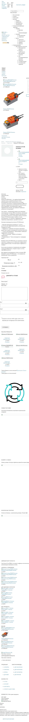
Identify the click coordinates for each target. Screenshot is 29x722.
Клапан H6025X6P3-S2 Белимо (10, 351)
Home (2, 141)
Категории (4, 75)
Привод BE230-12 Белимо (7, 602)
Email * (1, 309)
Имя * (1, 302)
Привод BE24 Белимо (6, 594)
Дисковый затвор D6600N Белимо (8, 574)
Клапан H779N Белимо (9, 339)
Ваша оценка (4, 281)
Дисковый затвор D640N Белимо (8, 583)
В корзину (19, 186)
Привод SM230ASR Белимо (9, 81)
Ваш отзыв (4, 285)
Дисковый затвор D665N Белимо (8, 578)
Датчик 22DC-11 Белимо (6, 609)
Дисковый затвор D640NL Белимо (8, 570)
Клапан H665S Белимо (9, 363)
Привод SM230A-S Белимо (9, 85)
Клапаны (3, 143)
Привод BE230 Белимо (6, 598)
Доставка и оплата (4, 4)
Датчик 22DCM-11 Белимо (7, 622)
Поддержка (4, 8)
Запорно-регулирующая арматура (13, 141)
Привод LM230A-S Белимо (9, 132)
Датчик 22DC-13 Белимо (6, 613)
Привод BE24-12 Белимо (6, 590)
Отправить (5, 327)
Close (3, 70)
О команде (4, 7)
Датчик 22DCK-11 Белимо (7, 618)
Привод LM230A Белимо (8, 109)
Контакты (4, 138)
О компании (4, 135)
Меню (3, 68)
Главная (3, 71)
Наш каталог (3, 2)
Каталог (3, 74)
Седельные (9, 143)
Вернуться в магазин (8, 719)
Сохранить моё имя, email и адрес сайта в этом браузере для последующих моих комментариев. (13, 319)
